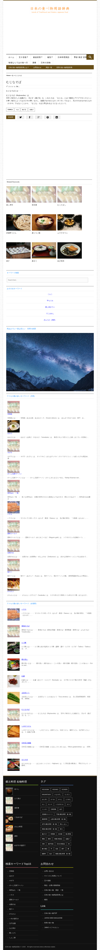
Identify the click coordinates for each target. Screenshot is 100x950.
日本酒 (60, 834)
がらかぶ (10, 591)
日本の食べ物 (11, 86)
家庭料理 (44, 819)
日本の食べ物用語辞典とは (53, 895)
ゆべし (16, 789)
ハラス (9, 514)
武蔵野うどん (11, 233)
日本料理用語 (63, 57)
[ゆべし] (9, 791)
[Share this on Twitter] (20, 117)
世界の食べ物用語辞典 (64, 67)
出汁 (61, 809)
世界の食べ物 (49, 923)
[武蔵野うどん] (18, 222)
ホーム (11, 57)
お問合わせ (37, 67)
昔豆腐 (34, 205)
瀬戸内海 (50, 844)
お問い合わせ (49, 871)
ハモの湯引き (14, 919)
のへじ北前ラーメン (14, 474)
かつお (53, 799)
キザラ (9, 452)
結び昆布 (60, 261)
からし (60, 799)
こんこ (50, 294)
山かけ (9, 433)
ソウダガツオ (59, 804)
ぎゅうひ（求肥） (50, 320)
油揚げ (32, 109)
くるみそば (18, 817)
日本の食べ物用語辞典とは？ (18, 67)
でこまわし (50, 313)
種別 (49, 57)
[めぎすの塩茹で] (9, 847)
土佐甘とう (26, 693)
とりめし (68, 799)
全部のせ (10, 553)
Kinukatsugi (46, 794)
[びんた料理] (9, 828)
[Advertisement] (50, 32)
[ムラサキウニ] (69, 222)
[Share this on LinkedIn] (56, 117)
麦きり (34, 261)
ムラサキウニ (62, 233)
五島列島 (53, 809)
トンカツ (44, 809)
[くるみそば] (9, 819)
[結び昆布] (69, 250)
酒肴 (34, 63)
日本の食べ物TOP (50, 913)
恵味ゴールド (12, 533)
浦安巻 (16, 808)
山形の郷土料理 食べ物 (58, 819)
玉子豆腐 (12, 923)
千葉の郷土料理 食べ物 (63, 814)
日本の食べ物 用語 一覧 (53, 890)
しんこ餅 (12, 938)
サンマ (50, 804)
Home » (8, 75)
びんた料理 (18, 827)
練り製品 (44, 848)
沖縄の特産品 (58, 839)
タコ (68, 804)
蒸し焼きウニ (50, 307)
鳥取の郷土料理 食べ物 (62, 853)
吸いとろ (12, 933)
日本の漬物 (46, 63)
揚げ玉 (24, 109)
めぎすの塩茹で (19, 845)
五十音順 (23, 57)
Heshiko (55, 789)
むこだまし (61, 205)
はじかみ (25, 759)
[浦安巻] (9, 810)
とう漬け (17, 798)
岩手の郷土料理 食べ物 (49, 824)
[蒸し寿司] (18, 194)
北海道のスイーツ (47, 814)
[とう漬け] (9, 800)
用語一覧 (49, 67)
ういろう (67, 794)
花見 (56, 848)
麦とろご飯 (36, 233)
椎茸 (49, 839)
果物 (43, 839)
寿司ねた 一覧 (13, 493)
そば (17, 109)
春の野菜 (68, 834)
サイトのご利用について (53, 876)
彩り (61, 829)
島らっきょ (63, 824)
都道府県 (37, 57)
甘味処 (9, 414)
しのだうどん (26, 726)
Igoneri (64, 789)
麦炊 (16, 836)
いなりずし (57, 794)
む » (13, 75)
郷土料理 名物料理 (16, 781)
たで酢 (24, 643)
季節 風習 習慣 (80, 57)
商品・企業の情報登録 (52, 885)
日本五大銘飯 (26, 743)
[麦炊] (9, 838)
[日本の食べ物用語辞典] (50, 9)
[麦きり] (44, 250)
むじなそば (26, 709)
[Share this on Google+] (38, 117)
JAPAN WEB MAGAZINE (53, 918)
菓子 (63, 848)
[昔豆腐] (44, 194)
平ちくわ (50, 301)
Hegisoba (45, 789)
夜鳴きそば (26, 626)
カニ (43, 804)
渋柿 (43, 844)
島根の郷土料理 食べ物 (49, 829)
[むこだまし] (69, 194)
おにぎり (44, 799)
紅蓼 (23, 676)
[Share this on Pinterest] (47, 117)
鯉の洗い (25, 659)
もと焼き (12, 928)
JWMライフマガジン (51, 927)
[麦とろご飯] (44, 222)
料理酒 (53, 834)
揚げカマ (44, 834)
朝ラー (9, 572)
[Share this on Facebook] (29, 117)
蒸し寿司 (9, 205)
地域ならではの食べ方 (18, 63)
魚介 (50, 853)
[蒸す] (18, 250)
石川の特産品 (61, 844)
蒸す (8, 261)
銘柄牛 (44, 853)
